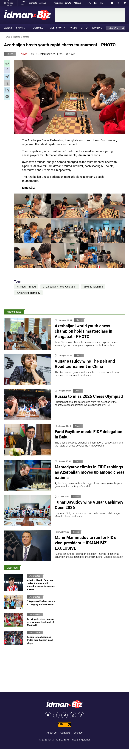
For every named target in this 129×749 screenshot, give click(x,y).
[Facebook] (118, 2)
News (24, 54)
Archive (42, 3)
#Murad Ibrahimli (93, 286)
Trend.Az (58, 3)
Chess (9, 54)
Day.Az (68, 3)
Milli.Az (77, 3)
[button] (7, 63)
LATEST (8, 27)
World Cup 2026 (102, 27)
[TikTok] (81, 715)
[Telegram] (124, 2)
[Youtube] (112, 2)
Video (73, 27)
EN (95, 2)
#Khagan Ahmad (26, 286)
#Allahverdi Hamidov (28, 292)
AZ (90, 2)
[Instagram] (73, 715)
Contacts (33, 3)
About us (24, 2)
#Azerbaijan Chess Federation (59, 286)
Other (84, 27)
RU (101, 2)
